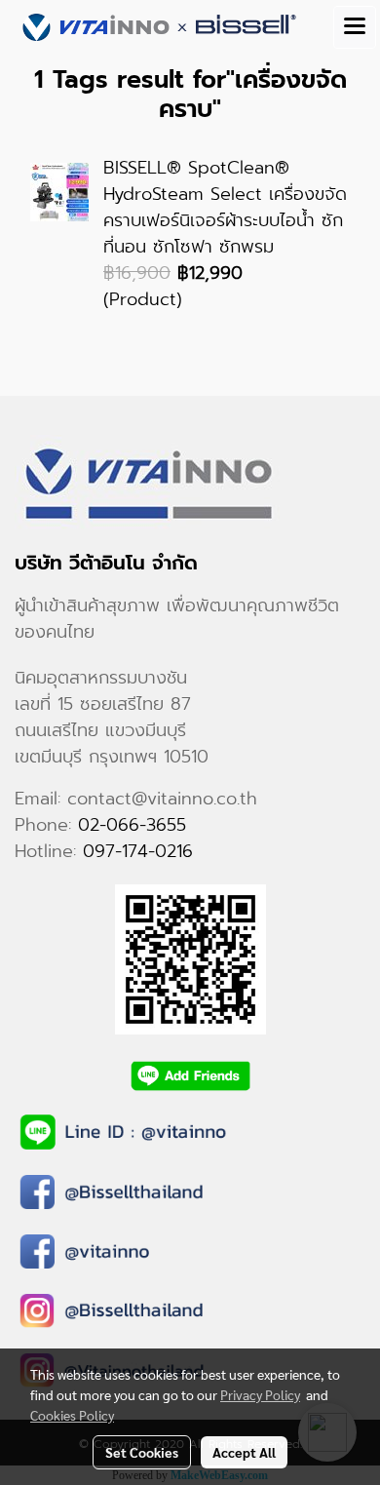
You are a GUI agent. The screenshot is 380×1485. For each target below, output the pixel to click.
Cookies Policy (72, 1415)
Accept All (244, 1452)
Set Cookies (141, 1452)
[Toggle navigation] (354, 27)
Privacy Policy (260, 1394)
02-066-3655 (132, 825)
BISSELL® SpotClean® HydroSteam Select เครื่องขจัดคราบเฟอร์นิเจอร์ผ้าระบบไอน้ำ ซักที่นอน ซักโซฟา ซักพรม (225, 207)
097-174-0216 (138, 851)
